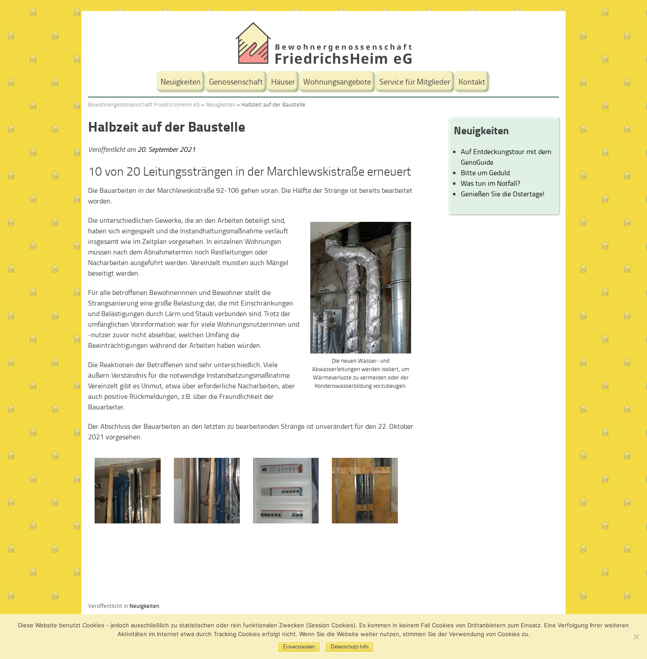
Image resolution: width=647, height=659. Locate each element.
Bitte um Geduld (485, 172)
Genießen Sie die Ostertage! (502, 194)
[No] (636, 636)
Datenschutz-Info (349, 646)
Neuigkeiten (181, 81)
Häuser (283, 81)
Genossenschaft (236, 81)
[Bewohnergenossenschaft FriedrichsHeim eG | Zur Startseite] (323, 61)
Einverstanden (299, 646)
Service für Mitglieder (414, 81)
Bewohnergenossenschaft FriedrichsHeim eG (144, 104)
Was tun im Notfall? (490, 183)
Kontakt (472, 81)
